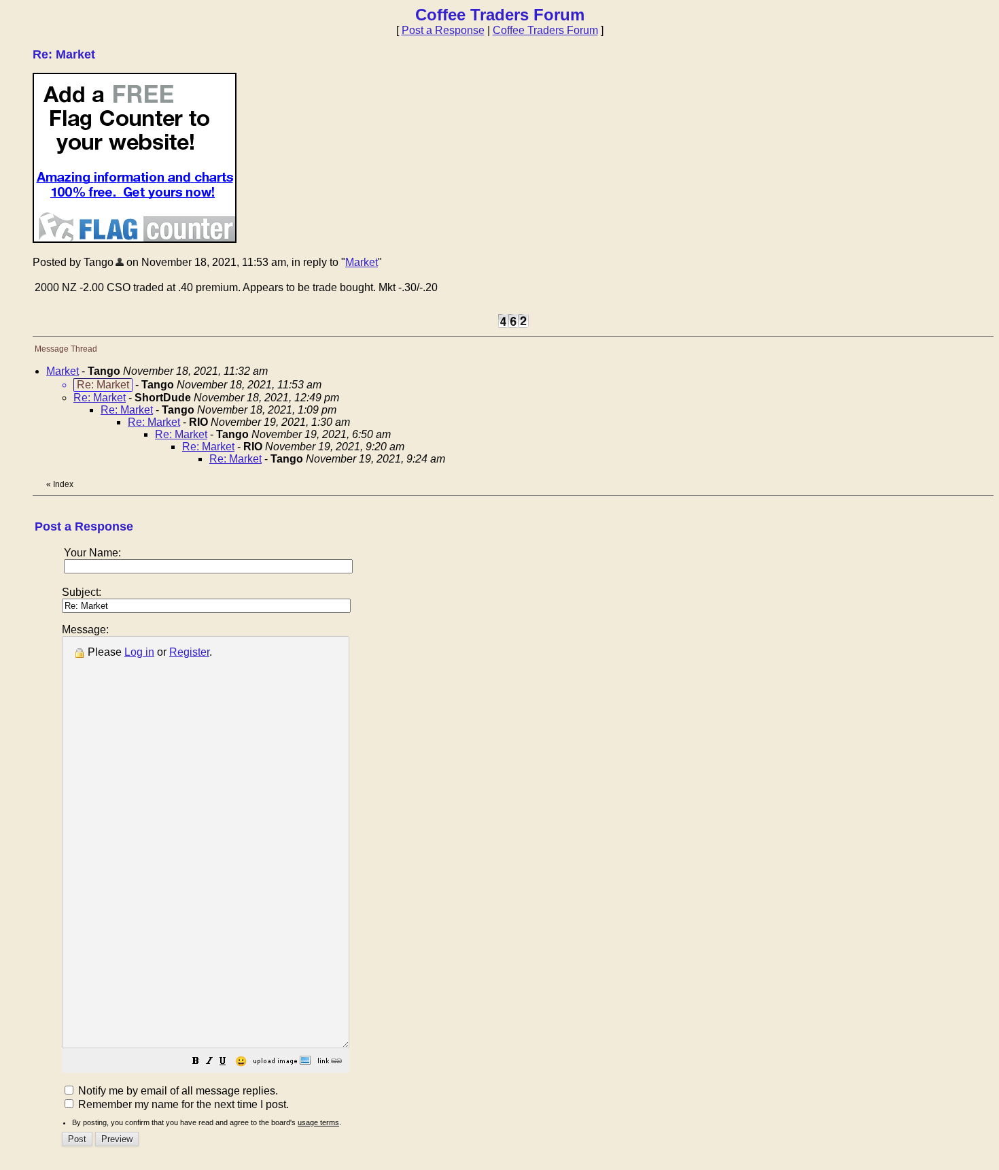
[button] (195, 1062)
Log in (139, 652)
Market (361, 262)
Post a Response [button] (443, 30)
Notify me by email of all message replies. (176, 1091)
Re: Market (99, 397)
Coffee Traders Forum (545, 30)
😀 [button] (241, 1061)
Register (189, 652)
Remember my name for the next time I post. (182, 1104)
